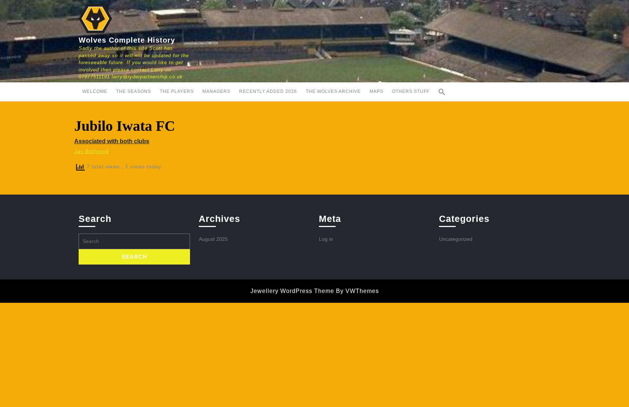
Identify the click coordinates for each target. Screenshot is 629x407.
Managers (216, 91)
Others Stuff (411, 91)
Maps (376, 91)
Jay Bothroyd (91, 151)
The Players (177, 91)
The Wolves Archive (333, 91)
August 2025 (213, 239)
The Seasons (133, 91)
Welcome (94, 91)
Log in (326, 239)
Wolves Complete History (127, 40)
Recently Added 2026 (268, 91)
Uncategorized (455, 239)
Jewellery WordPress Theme (292, 291)
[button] (442, 92)
